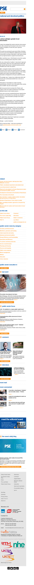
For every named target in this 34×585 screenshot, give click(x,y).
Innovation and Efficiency (6, 239)
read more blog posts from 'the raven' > (10, 466)
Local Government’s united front (8, 187)
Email (9, 129)
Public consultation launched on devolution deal (11, 185)
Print (3, 129)
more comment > (5, 361)
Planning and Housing (5, 246)
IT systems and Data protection (8, 241)
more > (16, 299)
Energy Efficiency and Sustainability (9, 237)
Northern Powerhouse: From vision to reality (11, 200)
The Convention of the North (7, 194)
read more (2, 313)
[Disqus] (13, 154)
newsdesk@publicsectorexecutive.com (14, 527)
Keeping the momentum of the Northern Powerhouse (13, 192)
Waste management (5, 252)
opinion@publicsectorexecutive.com (12, 125)
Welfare (2, 254)
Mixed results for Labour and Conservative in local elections (12, 206)
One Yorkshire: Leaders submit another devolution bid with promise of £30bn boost (12, 197)
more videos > (4, 268)
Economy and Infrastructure (7, 228)
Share (15, 129)
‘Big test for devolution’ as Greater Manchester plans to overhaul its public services (13, 190)
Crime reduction (4, 259)
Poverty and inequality (5, 248)
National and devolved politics (7, 235)
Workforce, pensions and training (8, 230)
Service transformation (6, 243)
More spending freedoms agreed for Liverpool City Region (12, 203)
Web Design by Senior (6, 562)
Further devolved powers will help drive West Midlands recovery (11, 182)
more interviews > (5, 378)
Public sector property (5, 250)
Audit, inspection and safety (7, 233)
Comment (22, 129)
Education (2, 256)
